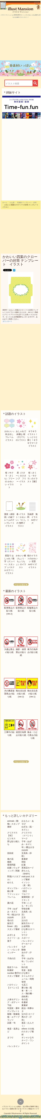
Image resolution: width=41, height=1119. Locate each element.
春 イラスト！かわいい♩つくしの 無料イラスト (21, 520)
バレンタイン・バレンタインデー (13, 950)
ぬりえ (10, 882)
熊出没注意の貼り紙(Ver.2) (21, 694)
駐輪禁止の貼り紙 (32, 609)
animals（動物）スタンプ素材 (13, 824)
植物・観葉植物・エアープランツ (13, 1017)
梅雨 (9, 862)
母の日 (10, 920)
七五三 (25, 985)
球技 (24, 862)
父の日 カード (28, 1014)
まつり (10, 1037)
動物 (24, 950)
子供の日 (11, 958)
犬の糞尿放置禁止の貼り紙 (9, 694)
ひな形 (12, 202)
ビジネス (11, 838)
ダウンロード (7, 321)
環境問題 (11, 865)
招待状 (10, 853)
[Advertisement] (20, 39)
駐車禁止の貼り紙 (21, 609)
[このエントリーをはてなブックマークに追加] (14, 270)
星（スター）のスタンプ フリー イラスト (21, 479)
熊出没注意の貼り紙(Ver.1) (32, 694)
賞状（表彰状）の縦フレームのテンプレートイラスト (9, 520)
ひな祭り (26, 973)
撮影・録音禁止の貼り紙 (21, 652)
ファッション (13, 894)
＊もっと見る (20, 585)
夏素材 (25, 1005)
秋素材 (10, 970)
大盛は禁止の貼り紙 (9, 650)
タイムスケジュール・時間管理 (28, 979)
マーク (25, 838)
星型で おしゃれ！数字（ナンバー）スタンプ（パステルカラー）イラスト (9, 564)
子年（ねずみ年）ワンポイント (28, 961)
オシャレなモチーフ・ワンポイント (28, 1040)
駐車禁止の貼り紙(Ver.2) (9, 611)
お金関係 (26, 926)
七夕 (24, 947)
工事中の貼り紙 (9, 733)
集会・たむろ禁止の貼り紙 (32, 735)
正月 (24, 917)
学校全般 (26, 909)
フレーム (11, 897)
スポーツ (26, 938)
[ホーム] (21, 9)
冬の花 (25, 999)
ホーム (4, 202)
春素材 (25, 859)
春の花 (10, 859)
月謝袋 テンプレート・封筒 (27, 202)
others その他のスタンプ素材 (28, 1032)
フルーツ (26, 894)
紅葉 (24, 865)
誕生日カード (28, 923)
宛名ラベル (12, 967)
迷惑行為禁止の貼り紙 (21, 733)
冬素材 (25, 1002)
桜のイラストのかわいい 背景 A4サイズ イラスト (33, 561)
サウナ (25, 935)
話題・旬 (11, 1023)
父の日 (25, 920)
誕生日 (10, 923)
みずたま (11, 935)
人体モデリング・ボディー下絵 (13, 1002)
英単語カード (28, 868)
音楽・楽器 (27, 970)
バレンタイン (13, 1046)
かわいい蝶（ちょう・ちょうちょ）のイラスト (21, 561)
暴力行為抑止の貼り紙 (32, 650)
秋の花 (25, 967)
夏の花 (10, 903)
